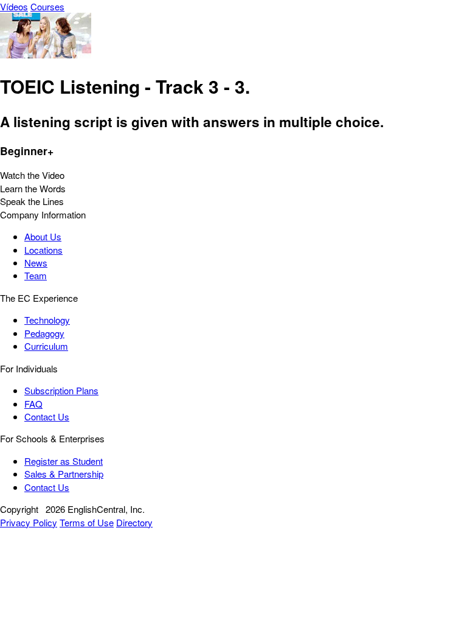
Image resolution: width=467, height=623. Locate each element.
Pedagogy (44, 333)
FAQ (33, 403)
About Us (42, 236)
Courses (47, 6)
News (35, 262)
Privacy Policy (28, 522)
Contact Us (46, 416)
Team (35, 275)
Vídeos (14, 6)
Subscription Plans (61, 390)
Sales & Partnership (63, 473)
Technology (47, 319)
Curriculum (46, 345)
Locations (43, 249)
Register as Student (63, 460)
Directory (134, 522)
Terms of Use (87, 522)
